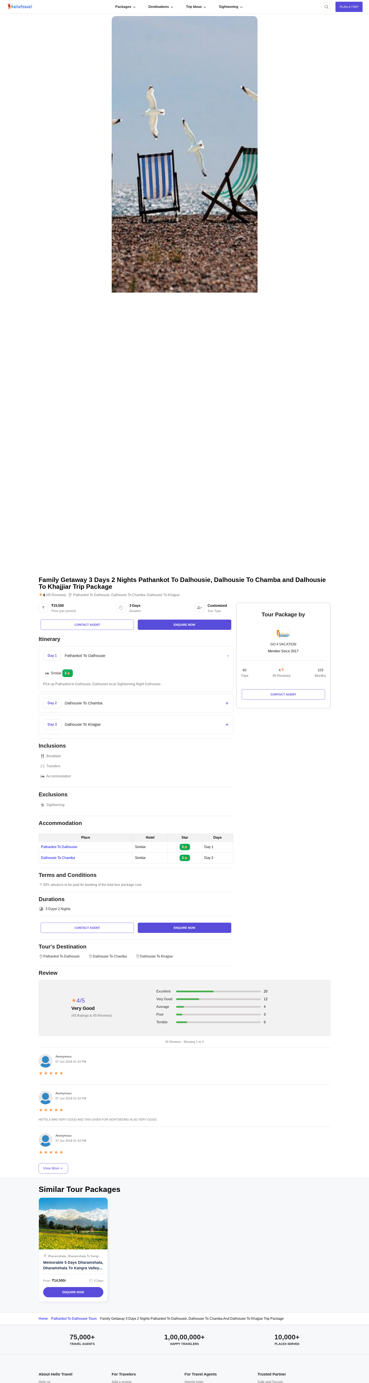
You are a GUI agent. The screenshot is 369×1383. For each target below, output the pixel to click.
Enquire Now (73, 1292)
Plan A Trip (349, 7)
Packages (123, 7)
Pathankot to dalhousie (91, 595)
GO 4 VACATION (283, 644)
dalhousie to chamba (128, 595)
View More (51, 1168)
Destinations (158, 7)
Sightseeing (228, 7)
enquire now (184, 624)
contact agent (87, 624)
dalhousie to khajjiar (163, 595)
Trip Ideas (194, 7)
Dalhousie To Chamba (58, 858)
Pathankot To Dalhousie (59, 847)
